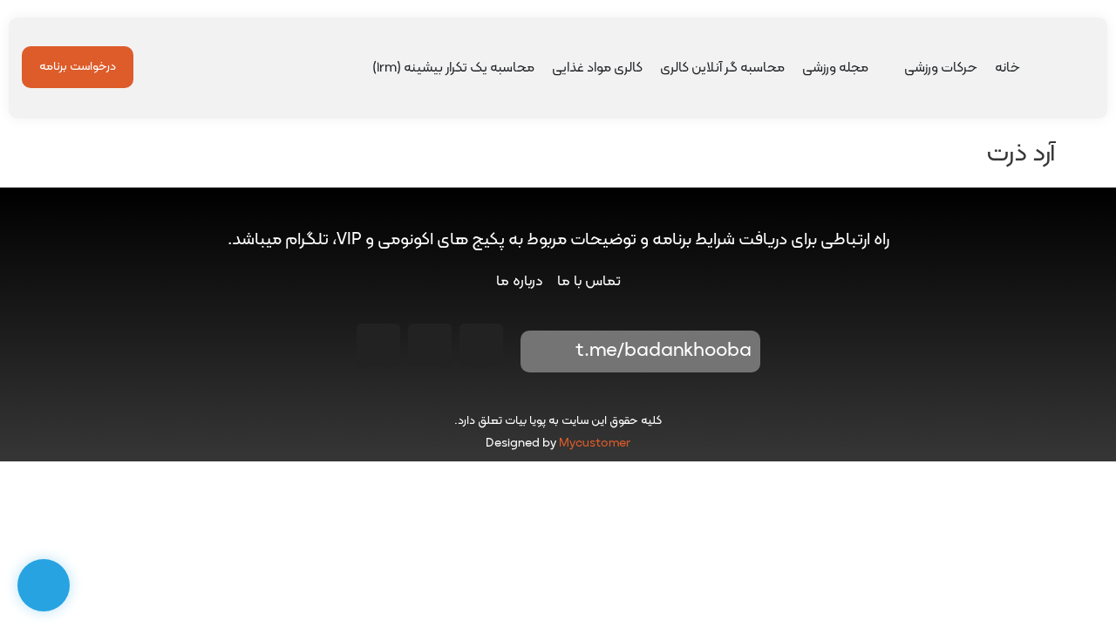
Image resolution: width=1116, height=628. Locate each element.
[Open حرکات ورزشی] (893, 68)
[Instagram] (481, 345)
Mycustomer (594, 443)
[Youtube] (430, 345)
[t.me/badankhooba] (545, 351)
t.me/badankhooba (663, 351)
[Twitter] (378, 345)
